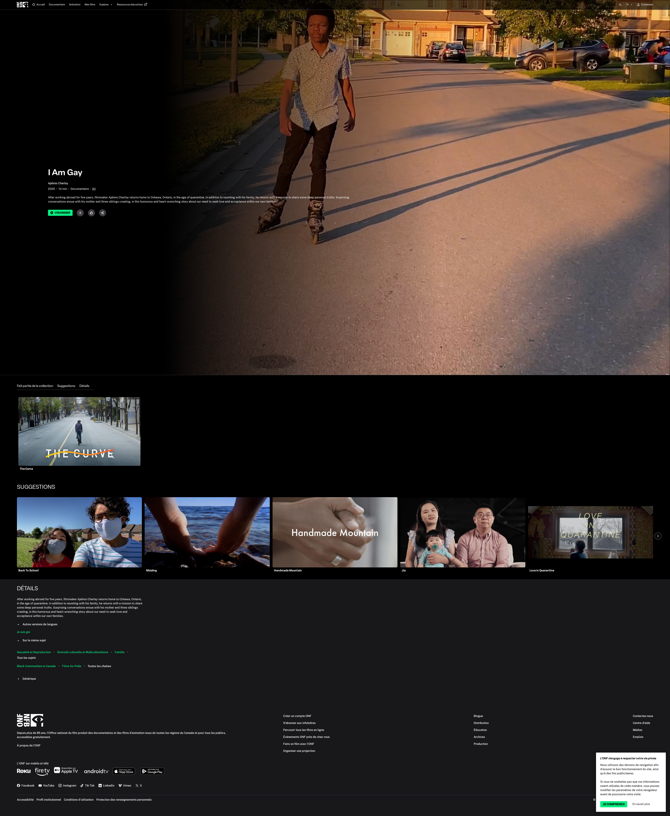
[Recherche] (620, 5)
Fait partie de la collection (35, 386)
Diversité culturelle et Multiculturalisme (82, 652)
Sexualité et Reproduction (34, 652)
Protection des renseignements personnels (124, 799)
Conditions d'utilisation (79, 799)
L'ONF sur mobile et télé (33, 763)
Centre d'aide (641, 723)
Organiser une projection (299, 751)
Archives (479, 737)
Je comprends (614, 804)
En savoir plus (641, 804)
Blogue (478, 716)
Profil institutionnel (48, 799)
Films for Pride (71, 666)
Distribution (481, 723)
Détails (84, 386)
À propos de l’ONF (29, 745)
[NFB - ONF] (22, 5)
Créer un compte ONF (297, 716)
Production (481, 744)
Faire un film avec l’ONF (298, 744)
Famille (119, 652)
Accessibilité (25, 799)
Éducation (480, 730)
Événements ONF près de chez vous (306, 737)
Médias (637, 730)
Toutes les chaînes (99, 666)
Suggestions (66, 386)
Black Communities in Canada (36, 666)
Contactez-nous (643, 716)
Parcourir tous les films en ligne (303, 730)
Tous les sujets (26, 657)
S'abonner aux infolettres (299, 723)
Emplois (638, 737)
